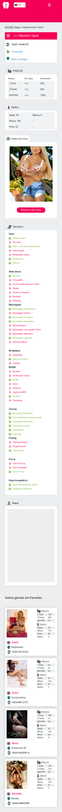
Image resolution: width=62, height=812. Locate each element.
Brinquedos (18, 259)
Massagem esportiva (23, 333)
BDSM (16, 379)
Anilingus (17, 434)
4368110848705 (20, 44)
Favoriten (17, 51)
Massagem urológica (23, 317)
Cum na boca (19, 463)
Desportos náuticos (22, 488)
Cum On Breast (20, 467)
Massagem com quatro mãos (27, 329)
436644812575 (20, 702)
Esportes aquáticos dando (25, 484)
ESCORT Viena (12, 27)
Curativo (16, 396)
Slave (15, 384)
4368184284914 (20, 752)
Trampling (17, 400)
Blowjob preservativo (23, 413)
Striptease (17, 355)
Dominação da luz (21, 375)
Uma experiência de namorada (27, 417)
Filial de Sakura (20, 342)
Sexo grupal (18, 250)
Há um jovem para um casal (26, 284)
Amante (16, 371)
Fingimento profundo (23, 421)
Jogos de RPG (19, 392)
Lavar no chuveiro (21, 292)
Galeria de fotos (19, 138)
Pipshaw (17, 296)
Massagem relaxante (22, 338)
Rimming (17, 300)
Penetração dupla (21, 254)
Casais (16, 288)
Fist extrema (18, 450)
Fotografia (17, 280)
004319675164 (20, 651)
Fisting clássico (20, 442)
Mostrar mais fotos (31, 210)
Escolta (16, 276)
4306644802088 (20, 803)
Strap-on (17, 388)
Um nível (17, 242)
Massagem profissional (24, 309)
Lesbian (16, 363)
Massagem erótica (21, 313)
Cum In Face (18, 471)
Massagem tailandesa (23, 321)
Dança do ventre (20, 359)
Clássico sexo (19, 238)
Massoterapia (19, 325)
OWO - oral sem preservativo (26, 246)
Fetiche (16, 263)
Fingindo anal (19, 446)
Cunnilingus (18, 430)
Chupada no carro (21, 425)
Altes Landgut (19, 59)
